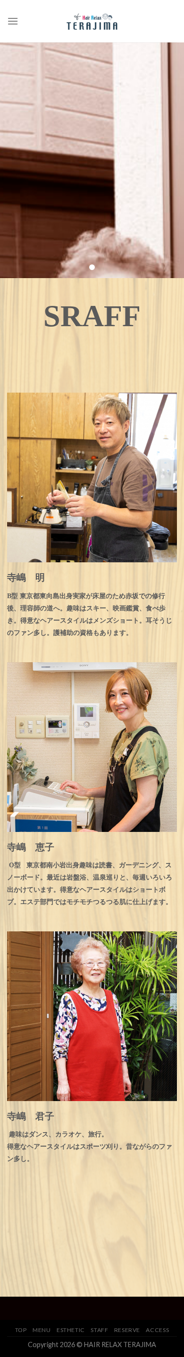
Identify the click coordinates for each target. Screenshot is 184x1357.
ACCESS (157, 1329)
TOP (21, 1329)
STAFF (99, 1329)
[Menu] (12, 21)
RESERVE (127, 1329)
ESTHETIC (71, 1329)
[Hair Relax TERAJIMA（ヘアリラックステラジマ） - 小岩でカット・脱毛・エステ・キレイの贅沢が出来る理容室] (92, 21)
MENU (41, 1329)
